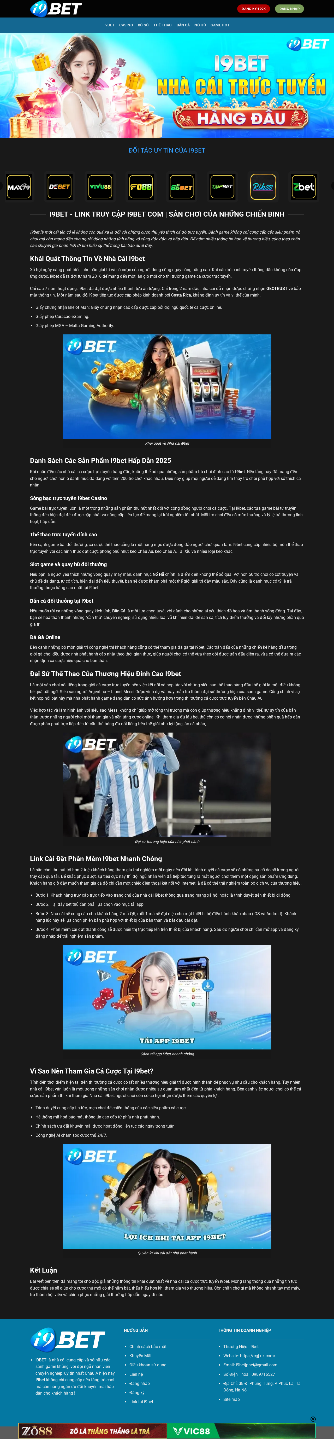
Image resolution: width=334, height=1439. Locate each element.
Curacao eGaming (71, 316)
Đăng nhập (139, 1383)
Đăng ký (137, 1392)
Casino (126, 25)
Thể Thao (162, 25)
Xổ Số (143, 25)
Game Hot (220, 25)
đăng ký (291, 929)
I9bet (109, 25)
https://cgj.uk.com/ (258, 1355)
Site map (231, 1399)
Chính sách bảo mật (147, 1346)
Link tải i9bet (141, 1401)
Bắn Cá (183, 25)
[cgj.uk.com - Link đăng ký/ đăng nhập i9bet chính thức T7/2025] (56, 9)
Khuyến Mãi (140, 1355)
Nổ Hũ (200, 25)
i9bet (224, 1281)
